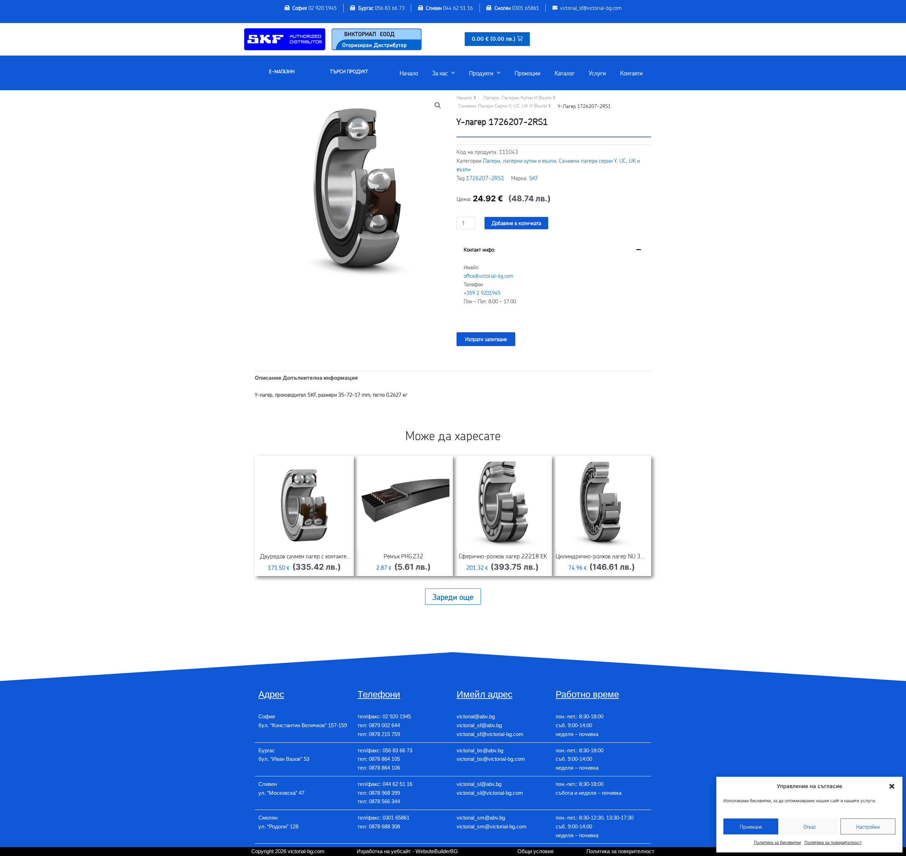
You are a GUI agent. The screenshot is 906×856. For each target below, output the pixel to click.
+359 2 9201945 (482, 292)
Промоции (527, 73)
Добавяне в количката (516, 222)
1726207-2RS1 (485, 178)
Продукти (481, 73)
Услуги (597, 73)
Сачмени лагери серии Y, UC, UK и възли (502, 105)
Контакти (631, 73)
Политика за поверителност (833, 842)
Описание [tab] (268, 377)
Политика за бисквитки (777, 842)
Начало (409, 73)
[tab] (554, 281)
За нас (440, 73)
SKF (533, 178)
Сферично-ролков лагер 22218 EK (503, 556)
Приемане (751, 826)
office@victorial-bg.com (488, 275)
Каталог (565, 73)
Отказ (809, 826)
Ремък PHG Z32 (403, 556)
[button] (891, 786)
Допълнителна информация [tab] (320, 377)
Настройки (868, 826)
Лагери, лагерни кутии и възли (517, 97)
